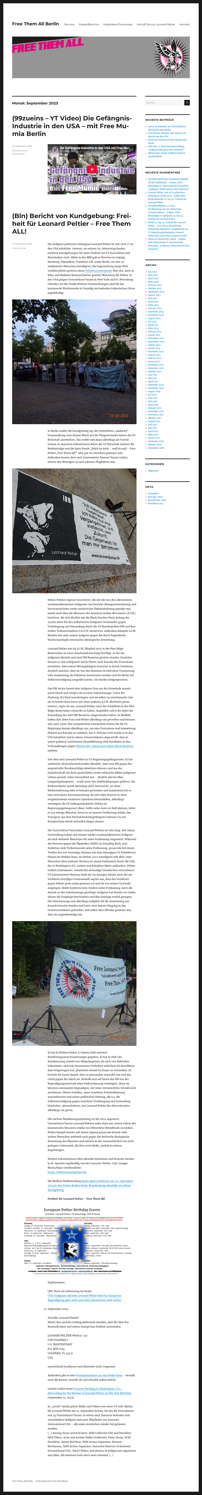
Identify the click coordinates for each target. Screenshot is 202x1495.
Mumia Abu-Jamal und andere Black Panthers (105, 746)
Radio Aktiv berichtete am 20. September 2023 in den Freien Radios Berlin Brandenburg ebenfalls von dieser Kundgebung (90, 1185)
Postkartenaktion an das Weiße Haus (99, 1375)
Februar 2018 (154, 408)
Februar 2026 (155, 285)
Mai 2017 (152, 428)
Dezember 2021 (155, 365)
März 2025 (153, 305)
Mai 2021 (152, 378)
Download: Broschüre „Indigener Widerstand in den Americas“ (168, 245)
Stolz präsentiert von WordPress (52, 1481)
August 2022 (154, 355)
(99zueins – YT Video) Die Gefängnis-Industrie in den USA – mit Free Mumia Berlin (72, 126)
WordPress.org (155, 503)
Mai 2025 (152, 298)
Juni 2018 (152, 398)
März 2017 (153, 434)
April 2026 (153, 278)
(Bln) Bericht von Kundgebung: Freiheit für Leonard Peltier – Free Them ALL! (71, 223)
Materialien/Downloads (117, 24)
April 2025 (153, 301)
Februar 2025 (154, 308)
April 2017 (153, 431)
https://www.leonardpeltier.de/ (67, 1172)
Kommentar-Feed (157, 500)
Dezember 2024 (156, 311)
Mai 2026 (152, 275)
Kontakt (185, 24)
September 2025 (156, 291)
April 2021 (153, 381)
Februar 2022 (154, 358)
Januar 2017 (154, 438)
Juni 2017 (152, 424)
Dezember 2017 (155, 411)
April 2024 (153, 325)
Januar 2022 (154, 361)
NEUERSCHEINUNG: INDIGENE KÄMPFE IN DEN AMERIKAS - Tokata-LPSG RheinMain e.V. (168, 182)
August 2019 (154, 391)
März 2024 (153, 328)
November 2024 (156, 315)
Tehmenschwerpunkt (98, 270)
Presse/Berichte (89, 24)
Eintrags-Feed (155, 497)
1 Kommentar (19, 248)
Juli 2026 (152, 271)
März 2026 (153, 281)
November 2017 (156, 414)
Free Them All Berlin (35, 23)
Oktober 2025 (155, 288)
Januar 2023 (154, 348)
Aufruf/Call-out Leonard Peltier (156, 24)
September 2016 (156, 448)
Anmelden (153, 493)
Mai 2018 (152, 401)
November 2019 (156, 388)
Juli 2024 (152, 321)
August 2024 (154, 318)
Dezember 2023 (156, 338)
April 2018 (153, 404)
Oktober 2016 (154, 444)
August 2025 (154, 295)
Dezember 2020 (156, 384)
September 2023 (156, 341)
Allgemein (153, 470)
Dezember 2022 (156, 351)
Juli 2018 (152, 394)
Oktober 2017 (154, 418)
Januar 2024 (154, 335)
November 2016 (156, 441)
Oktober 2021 (154, 371)
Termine (69, 24)
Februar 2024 (154, 331)
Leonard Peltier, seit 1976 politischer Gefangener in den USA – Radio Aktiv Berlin (166, 196)
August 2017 (154, 421)
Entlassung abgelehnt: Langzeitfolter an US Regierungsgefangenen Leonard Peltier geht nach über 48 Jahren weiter (168, 232)
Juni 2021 (152, 375)
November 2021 (156, 368)
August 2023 (154, 345)
